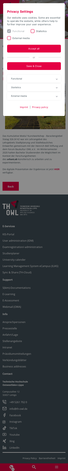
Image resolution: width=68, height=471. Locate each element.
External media (21, 38)
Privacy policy (40, 107)
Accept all (34, 48)
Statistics (41, 31)
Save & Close (34, 66)
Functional (18, 31)
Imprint (24, 107)
